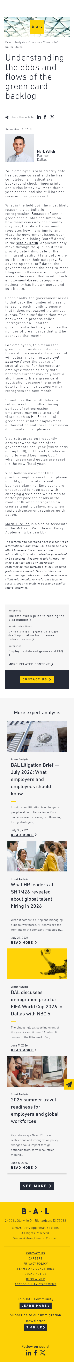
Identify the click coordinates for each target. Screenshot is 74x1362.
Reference (14, 611)
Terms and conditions (35, 1269)
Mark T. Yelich (17, 524)
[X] (43, 1352)
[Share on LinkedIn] (39, 117)
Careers (36, 1258)
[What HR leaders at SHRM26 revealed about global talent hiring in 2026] (37, 856)
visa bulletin (27, 243)
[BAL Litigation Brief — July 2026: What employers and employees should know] (37, 736)
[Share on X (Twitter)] (52, 117)
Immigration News (20, 627)
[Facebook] (35, 1352)
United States (14, 47)
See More (35, 1186)
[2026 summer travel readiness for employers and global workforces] (37, 1071)
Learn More (34, 1305)
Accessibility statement (35, 1284)
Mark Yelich (46, 152)
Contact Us (36, 679)
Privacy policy (35, 1263)
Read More (22, 835)
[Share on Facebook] (45, 117)
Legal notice (35, 1274)
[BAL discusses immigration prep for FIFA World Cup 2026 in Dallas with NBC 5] (37, 963)
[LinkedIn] (28, 1352)
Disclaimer (35, 1279)
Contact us (35, 1253)
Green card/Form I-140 (44, 42)
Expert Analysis (15, 42)
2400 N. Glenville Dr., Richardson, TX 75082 (35, 1221)
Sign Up (34, 1327)
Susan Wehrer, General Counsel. (35, 1238)
